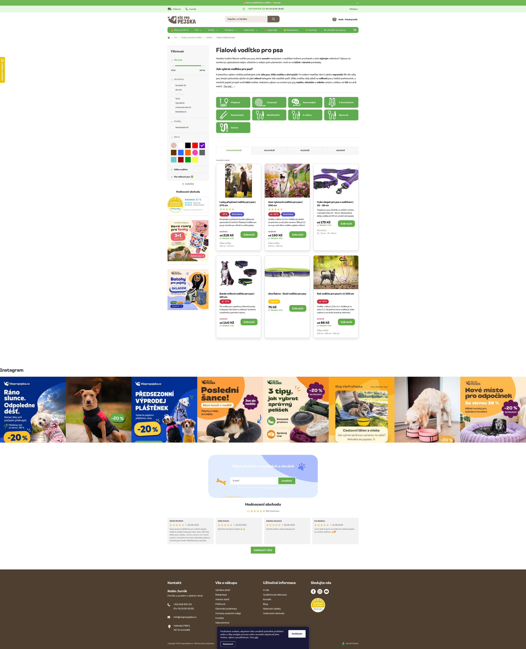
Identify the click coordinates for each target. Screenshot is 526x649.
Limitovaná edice (182, 107)
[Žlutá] (195, 159)
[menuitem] (180, 30)
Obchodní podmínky (226, 609)
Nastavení (228, 644)
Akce (178, 90)
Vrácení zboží (222, 599)
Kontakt (192, 9)
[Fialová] (202, 145)
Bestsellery (180, 112)
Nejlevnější (269, 151)
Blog (265, 604)
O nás (266, 590)
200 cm (271, 246)
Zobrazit (249, 234)
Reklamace (221, 595)
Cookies (219, 618)
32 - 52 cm (321, 233)
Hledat (274, 19)
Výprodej (179, 103)
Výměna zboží (222, 590)
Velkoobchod (222, 623)
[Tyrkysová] (173, 159)
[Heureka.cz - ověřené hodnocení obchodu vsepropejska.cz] (188, 204)
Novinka (179, 94)
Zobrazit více (263, 550)
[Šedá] (202, 152)
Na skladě (180, 85)
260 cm (328, 333)
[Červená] (195, 145)
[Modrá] (181, 152)
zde (256, 637)
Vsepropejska (181, 127)
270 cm (230, 246)
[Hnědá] (173, 152)
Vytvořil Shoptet (352, 643)
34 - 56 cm (331, 233)
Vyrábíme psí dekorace (275, 595)
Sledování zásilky (272, 609)
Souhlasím (297, 633)
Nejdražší (305, 151)
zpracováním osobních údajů (276, 487)
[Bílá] (181, 145)
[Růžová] (195, 152)
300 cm (279, 246)
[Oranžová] (188, 152)
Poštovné (177, 9)
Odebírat (286, 480)
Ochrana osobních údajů (228, 613)
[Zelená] (188, 159)
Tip (177, 99)
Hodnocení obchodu (263, 504)
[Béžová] (173, 145)
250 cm (223, 246)
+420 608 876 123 (183, 604)
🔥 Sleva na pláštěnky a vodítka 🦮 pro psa (262, 3)
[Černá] (188, 145)
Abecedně (340, 151)
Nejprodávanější (233, 151)
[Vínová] (181, 159)
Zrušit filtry (189, 184)
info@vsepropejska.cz (185, 617)
